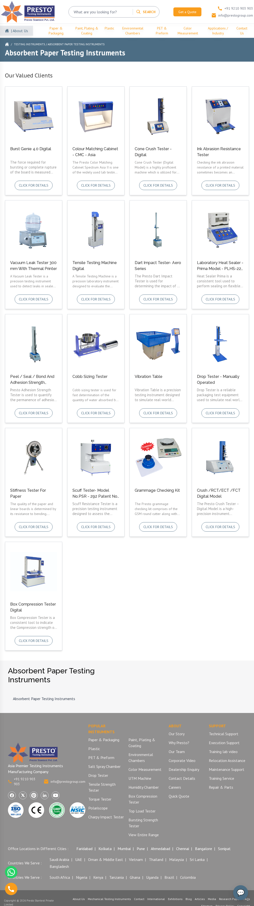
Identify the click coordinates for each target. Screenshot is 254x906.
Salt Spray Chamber (104, 766)
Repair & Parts (221, 787)
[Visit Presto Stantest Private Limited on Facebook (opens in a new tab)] (12, 795)
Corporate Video (182, 760)
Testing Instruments (29, 44)
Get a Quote (187, 12)
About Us (79, 899)
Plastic (109, 28)
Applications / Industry (218, 30)
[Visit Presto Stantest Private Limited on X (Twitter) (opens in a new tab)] (23, 795)
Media (212, 899)
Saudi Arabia (59, 859)
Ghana (135, 877)
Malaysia (176, 859)
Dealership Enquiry (184, 769)
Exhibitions (175, 899)
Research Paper (229, 899)
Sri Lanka (197, 859)
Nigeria (81, 877)
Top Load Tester (142, 810)
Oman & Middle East (105, 859)
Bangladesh (59, 866)
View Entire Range (143, 834)
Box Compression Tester (142, 799)
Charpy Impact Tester (106, 816)
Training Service (221, 778)
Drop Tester (98, 775)
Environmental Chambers (132, 30)
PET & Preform (162, 30)
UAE (78, 859)
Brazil (169, 877)
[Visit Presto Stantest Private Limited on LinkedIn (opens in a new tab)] (45, 795)
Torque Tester (99, 799)
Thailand (156, 859)
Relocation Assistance (227, 760)
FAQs (246, 899)
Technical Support (223, 733)
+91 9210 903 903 (24, 781)
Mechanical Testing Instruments (109, 899)
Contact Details (182, 778)
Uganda (152, 877)
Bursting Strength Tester (143, 822)
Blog (189, 899)
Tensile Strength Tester (102, 787)
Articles (200, 899)
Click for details (33, 185)
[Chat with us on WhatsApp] (11, 872)
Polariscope (98, 808)
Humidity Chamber (143, 787)
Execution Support (224, 742)
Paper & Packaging (56, 30)
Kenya (98, 877)
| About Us (19, 30)
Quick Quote (179, 796)
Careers (175, 787)
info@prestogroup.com (68, 781)
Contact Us (241, 30)
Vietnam (136, 859)
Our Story (177, 733)
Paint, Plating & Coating (86, 30)
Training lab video (223, 751)
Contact (139, 899)
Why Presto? (179, 742)
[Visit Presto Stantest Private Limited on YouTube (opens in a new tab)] (56, 795)
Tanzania (116, 877)
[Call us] (11, 889)
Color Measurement (188, 30)
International (156, 899)
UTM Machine (139, 778)
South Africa (60, 877)
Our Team (177, 751)
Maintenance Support (226, 769)
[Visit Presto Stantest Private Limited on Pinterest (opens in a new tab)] (34, 795)
